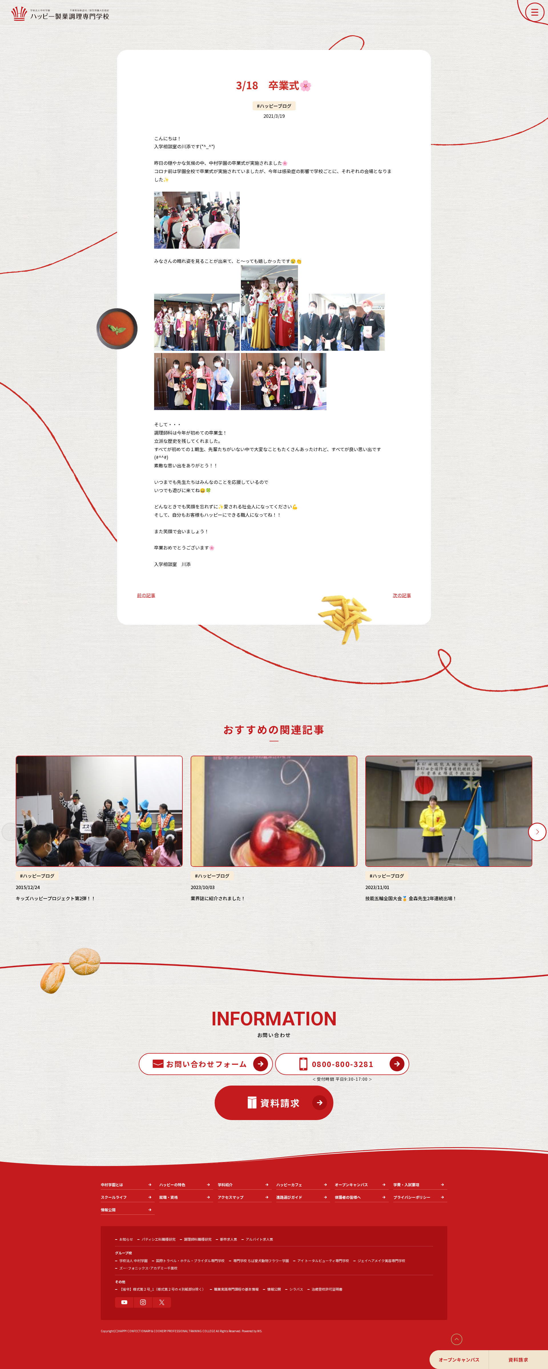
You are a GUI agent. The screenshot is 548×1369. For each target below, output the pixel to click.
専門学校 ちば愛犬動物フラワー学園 (261, 1260)
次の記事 (402, 595)
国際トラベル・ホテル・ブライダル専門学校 (190, 1260)
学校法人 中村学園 (133, 1260)
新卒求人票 (228, 1239)
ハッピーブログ (275, 105)
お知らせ (126, 1239)
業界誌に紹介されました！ (218, 898)
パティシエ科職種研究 (159, 1239)
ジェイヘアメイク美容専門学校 (381, 1260)
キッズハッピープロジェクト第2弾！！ (56, 898)
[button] (535, 12)
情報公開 (274, 1289)
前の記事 (146, 595)
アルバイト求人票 (259, 1239)
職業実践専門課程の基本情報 (236, 1289)
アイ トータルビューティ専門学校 (323, 1260)
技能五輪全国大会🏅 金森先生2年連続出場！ (411, 898)
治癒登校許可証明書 (327, 1289)
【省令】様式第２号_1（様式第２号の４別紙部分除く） (162, 1289)
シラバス (296, 1289)
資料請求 (518, 1359)
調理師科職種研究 (197, 1239)
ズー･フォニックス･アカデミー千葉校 (148, 1267)
